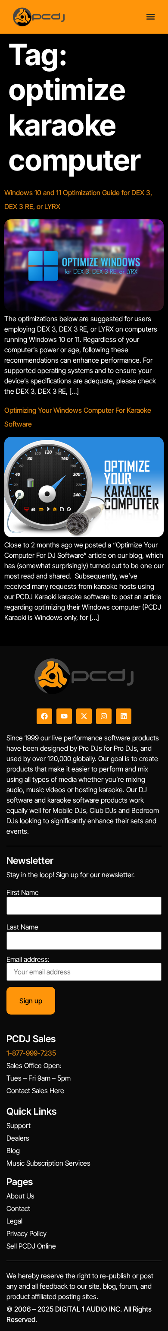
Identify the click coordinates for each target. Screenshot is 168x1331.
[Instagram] (104, 716)
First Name (22, 892)
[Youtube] (64, 716)
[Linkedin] (123, 716)
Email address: (28, 960)
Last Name (22, 926)
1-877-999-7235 (31, 1053)
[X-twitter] (84, 716)
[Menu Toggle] (150, 16)
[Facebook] (44, 716)
